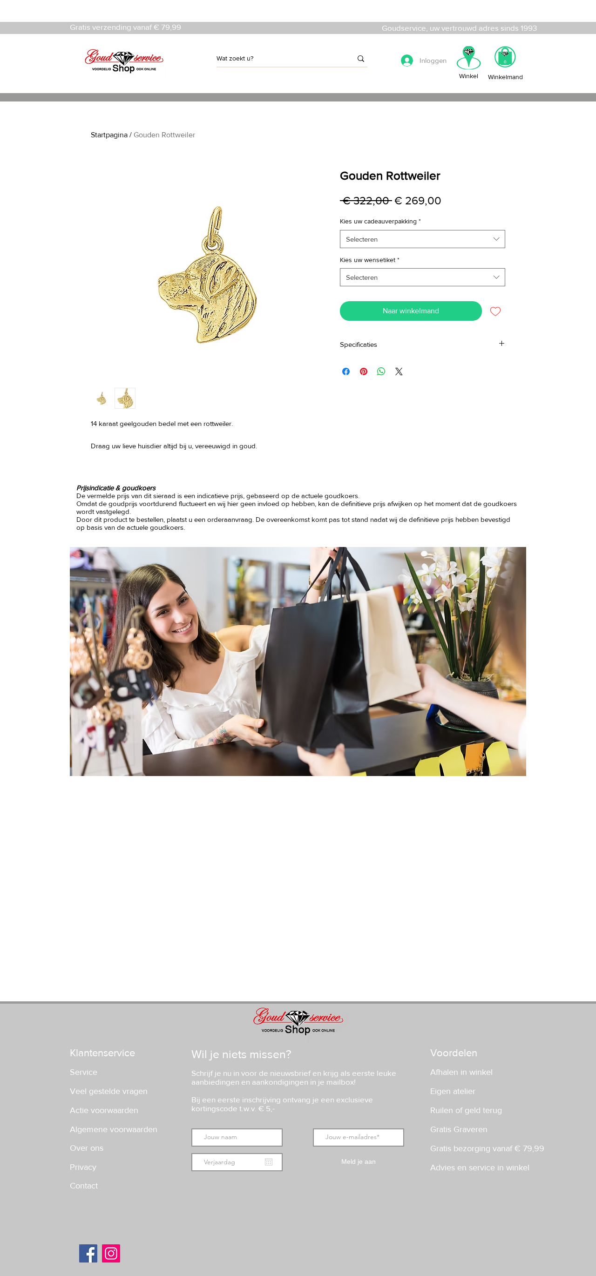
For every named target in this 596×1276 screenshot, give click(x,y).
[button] (505, 59)
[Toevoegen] (495, 311)
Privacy (83, 1167)
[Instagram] (111, 1253)
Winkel (468, 76)
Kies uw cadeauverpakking (380, 221)
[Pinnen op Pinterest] (363, 371)
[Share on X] (399, 371)
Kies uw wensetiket (370, 259)
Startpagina (109, 135)
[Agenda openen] (268, 1162)
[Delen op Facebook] (346, 371)
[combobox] (422, 239)
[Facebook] (88, 1253)
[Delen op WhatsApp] (381, 371)
